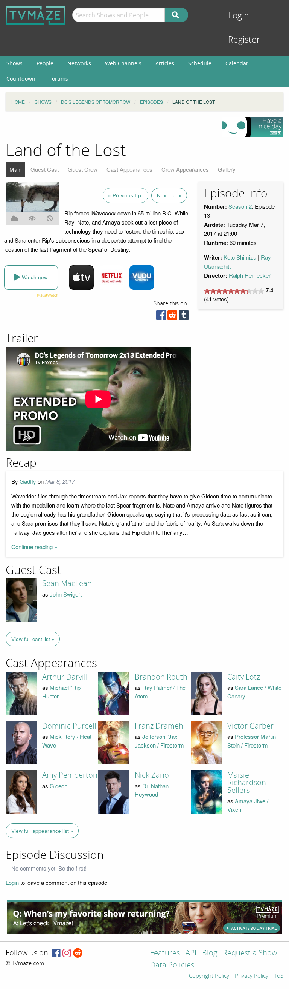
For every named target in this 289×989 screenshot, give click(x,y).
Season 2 (240, 206)
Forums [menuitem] (58, 78)
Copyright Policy (209, 976)
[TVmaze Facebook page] (56, 953)
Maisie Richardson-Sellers (247, 783)
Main (15, 169)
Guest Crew (82, 169)
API (191, 953)
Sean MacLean (67, 583)
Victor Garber (250, 726)
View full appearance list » (42, 830)
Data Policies (172, 965)
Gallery (227, 169)
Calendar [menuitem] (236, 63)
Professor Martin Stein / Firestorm (251, 740)
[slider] (234, 291)
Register (244, 40)
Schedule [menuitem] (199, 63)
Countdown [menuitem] (20, 78)
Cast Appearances (129, 169)
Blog (209, 953)
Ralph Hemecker (250, 275)
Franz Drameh (159, 726)
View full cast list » (33, 639)
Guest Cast (44, 169)
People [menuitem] (45, 63)
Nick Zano (152, 775)
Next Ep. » (169, 195)
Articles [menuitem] (164, 63)
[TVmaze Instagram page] (66, 953)
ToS (278, 976)
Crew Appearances (185, 169)
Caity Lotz (243, 676)
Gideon (58, 786)
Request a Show (250, 953)
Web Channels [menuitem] (123, 63)
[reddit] (172, 317)
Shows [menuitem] (14, 63)
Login (238, 16)
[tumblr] (184, 317)
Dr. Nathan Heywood (152, 790)
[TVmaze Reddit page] (78, 953)
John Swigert (66, 594)
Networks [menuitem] (79, 63)
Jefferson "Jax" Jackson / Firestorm (159, 740)
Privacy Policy (251, 976)
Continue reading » (34, 547)
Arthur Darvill (65, 676)
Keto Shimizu (240, 257)
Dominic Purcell (69, 726)
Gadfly (28, 481)
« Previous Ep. (125, 195)
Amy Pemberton (69, 775)
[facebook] (161, 317)
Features (165, 953)
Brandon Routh (161, 676)
